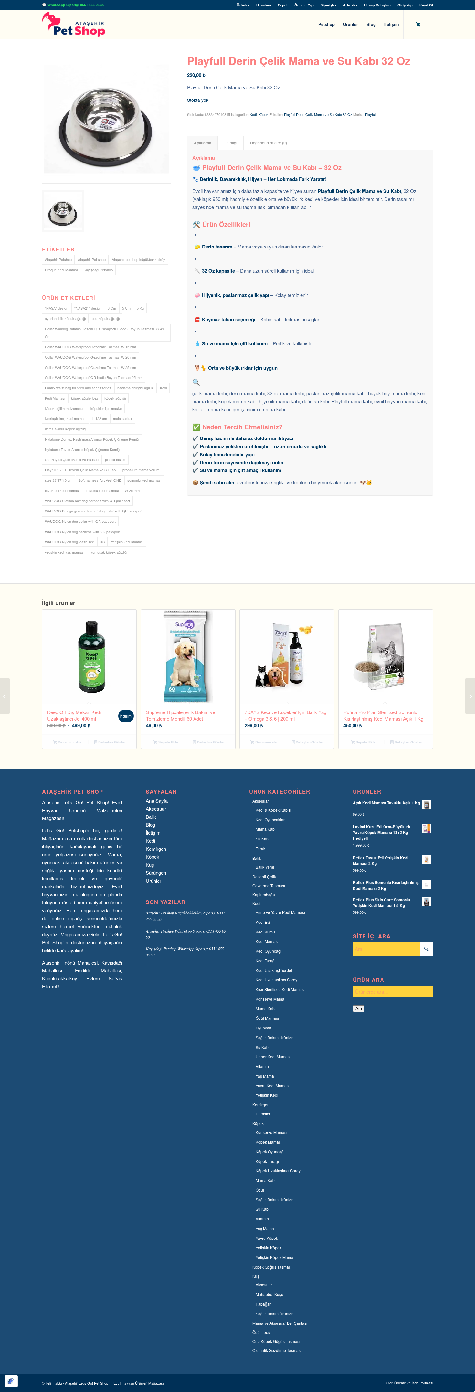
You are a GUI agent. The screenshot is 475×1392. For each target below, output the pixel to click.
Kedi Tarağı (266, 960)
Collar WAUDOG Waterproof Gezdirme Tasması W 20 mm (90, 357)
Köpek (264, 114)
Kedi (163, 387)
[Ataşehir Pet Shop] (73, 24)
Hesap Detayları (377, 5)
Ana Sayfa (157, 800)
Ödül (260, 1190)
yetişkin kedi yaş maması (64, 551)
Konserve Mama (270, 999)
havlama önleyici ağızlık (135, 387)
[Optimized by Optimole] (11, 1381)
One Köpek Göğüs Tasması (276, 1341)
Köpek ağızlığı (115, 398)
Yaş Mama (265, 1076)
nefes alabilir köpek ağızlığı (65, 428)
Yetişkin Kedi (267, 1095)
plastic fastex (115, 459)
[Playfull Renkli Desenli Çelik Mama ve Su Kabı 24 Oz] (5, 696)
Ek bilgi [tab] (230, 143)
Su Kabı (262, 838)
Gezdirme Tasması (268, 885)
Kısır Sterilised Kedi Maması (280, 989)
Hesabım (263, 5)
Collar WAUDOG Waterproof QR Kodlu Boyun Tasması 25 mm (93, 377)
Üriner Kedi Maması (273, 1056)
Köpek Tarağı (267, 1161)
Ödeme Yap (304, 5)
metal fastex (122, 418)
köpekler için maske (106, 408)
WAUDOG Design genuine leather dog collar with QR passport (93, 510)
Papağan (264, 1304)
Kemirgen (156, 848)
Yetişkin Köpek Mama (274, 1257)
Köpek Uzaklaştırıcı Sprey (278, 1170)
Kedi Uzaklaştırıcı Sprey (276, 979)
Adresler (350, 5)
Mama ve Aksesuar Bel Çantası (279, 1323)
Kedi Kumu (265, 931)
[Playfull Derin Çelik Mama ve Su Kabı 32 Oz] (106, 119)
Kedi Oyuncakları (271, 819)
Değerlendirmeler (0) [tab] (268, 143)
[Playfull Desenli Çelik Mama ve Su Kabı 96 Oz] (470, 696)
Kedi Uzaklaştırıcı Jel (274, 970)
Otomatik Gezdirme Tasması (276, 1350)
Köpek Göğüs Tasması (272, 1267)
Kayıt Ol (426, 5)
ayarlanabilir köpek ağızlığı (65, 318)
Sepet (283, 5)
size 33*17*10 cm (58, 480)
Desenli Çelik (264, 876)
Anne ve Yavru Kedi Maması (280, 912)
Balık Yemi (265, 867)
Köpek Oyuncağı (270, 1151)
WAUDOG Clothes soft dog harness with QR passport (87, 500)
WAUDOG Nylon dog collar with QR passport (80, 521)
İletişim (153, 832)
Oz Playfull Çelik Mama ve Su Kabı (72, 459)
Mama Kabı (266, 829)
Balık (151, 816)
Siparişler (328, 5)
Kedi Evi (263, 922)
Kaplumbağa (263, 894)
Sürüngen (156, 872)
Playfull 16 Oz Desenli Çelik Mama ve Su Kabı (80, 469)
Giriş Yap (405, 5)
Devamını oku (69, 742)
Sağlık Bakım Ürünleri (275, 1037)
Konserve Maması (271, 1132)
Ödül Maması (267, 1018)
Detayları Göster (111, 742)
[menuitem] (243, 5)
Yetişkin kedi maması (127, 541)
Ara (358, 1008)
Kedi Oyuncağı (268, 951)
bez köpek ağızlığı (106, 318)
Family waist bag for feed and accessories (78, 387)
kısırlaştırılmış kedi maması (65, 418)
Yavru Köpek (267, 1238)
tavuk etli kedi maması (62, 490)
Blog (150, 824)
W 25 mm (132, 490)
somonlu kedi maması (144, 480)
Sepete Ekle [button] (167, 742)
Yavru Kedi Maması (273, 1085)
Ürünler (243, 5)
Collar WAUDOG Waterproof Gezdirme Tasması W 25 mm (90, 367)
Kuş (150, 864)
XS (102, 541)
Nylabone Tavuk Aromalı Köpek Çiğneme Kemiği (82, 449)
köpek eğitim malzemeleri (64, 408)
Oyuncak (263, 1027)
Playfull (370, 114)
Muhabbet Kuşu (269, 1294)
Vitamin (262, 1066)
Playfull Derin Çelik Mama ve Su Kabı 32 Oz (318, 114)
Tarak (260, 848)
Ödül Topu (261, 1332)
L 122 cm (99, 418)
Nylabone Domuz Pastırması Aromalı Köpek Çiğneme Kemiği (92, 439)
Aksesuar (156, 808)
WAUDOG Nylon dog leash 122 (69, 541)
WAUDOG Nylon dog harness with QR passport (82, 531)
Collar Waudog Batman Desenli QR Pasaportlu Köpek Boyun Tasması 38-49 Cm (104, 332)
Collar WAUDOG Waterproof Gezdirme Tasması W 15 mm (90, 346)
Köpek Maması (269, 1141)
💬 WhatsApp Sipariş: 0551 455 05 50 (73, 4)
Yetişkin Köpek (268, 1247)
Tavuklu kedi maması (102, 490)
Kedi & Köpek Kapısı (273, 810)
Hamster (263, 1113)
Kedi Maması (55, 398)
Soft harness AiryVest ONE (100, 480)
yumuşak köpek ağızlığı (108, 551)
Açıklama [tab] (202, 143)
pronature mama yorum (140, 469)
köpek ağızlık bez (84, 398)
